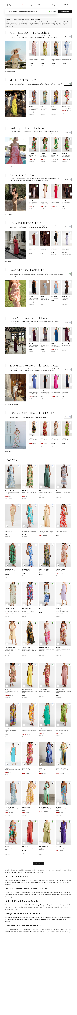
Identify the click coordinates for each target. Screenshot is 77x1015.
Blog (53, 5)
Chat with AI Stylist (65, 11)
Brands (46, 5)
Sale (23, 5)
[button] (71, 5)
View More (38, 863)
